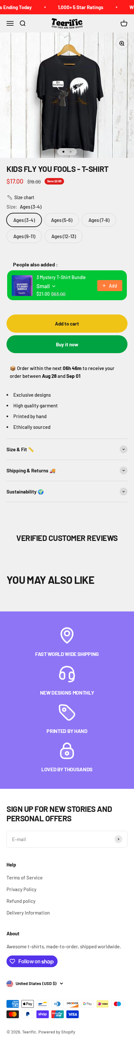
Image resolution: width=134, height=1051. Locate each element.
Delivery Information (28, 913)
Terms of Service (25, 877)
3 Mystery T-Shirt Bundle (61, 277)
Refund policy (21, 901)
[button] (20, 197)
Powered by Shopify (56, 1031)
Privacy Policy (21, 889)
